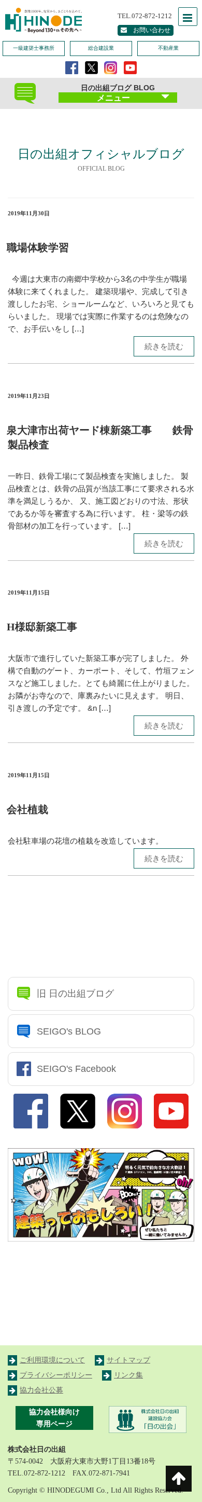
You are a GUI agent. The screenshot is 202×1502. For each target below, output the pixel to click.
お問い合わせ (148, 30)
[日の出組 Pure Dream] (41, 19)
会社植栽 (27, 809)
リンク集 (128, 1375)
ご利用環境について (52, 1360)
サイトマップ (128, 1360)
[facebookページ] (71, 67)
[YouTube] (130, 67)
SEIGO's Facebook (76, 1069)
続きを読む (164, 346)
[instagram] (110, 67)
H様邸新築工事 (42, 626)
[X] (91, 67)
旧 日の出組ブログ (75, 993)
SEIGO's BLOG (69, 1031)
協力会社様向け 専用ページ (54, 1418)
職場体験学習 (38, 247)
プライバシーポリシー (56, 1375)
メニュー (113, 97)
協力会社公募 (41, 1390)
